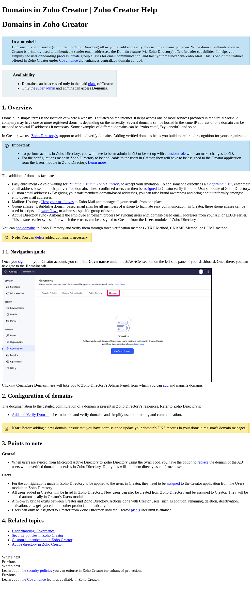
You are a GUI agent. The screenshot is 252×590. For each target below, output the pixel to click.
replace (202, 462)
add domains (25, 228)
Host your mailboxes (57, 202)
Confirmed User (219, 184)
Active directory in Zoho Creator (37, 544)
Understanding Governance (33, 531)
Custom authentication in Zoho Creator (42, 540)
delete (39, 237)
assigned (150, 188)
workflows (49, 211)
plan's (135, 510)
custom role (177, 153)
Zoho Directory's (44, 136)
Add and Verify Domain (30, 414)
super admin (45, 88)
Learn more (97, 162)
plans (92, 84)
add (166, 385)
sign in (23, 261)
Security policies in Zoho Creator (37, 535)
